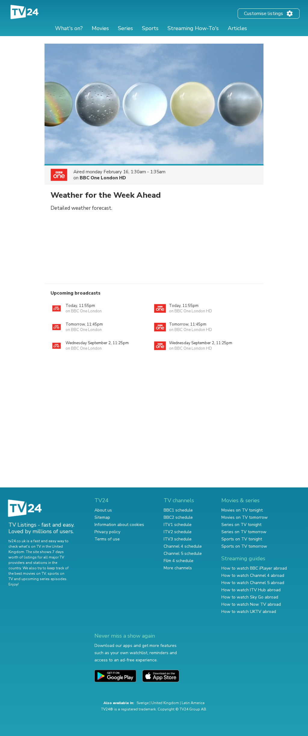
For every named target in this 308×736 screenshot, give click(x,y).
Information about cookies (119, 524)
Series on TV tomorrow (243, 532)
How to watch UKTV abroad (248, 611)
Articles (237, 28)
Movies (100, 28)
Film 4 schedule (178, 561)
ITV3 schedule (178, 539)
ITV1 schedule (178, 524)
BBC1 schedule (178, 510)
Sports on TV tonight (241, 539)
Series (125, 28)
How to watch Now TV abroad (251, 604)
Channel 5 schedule (183, 553)
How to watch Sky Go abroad (249, 597)
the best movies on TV (27, 573)
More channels (178, 568)
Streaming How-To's (193, 28)
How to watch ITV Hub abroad (251, 590)
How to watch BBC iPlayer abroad (254, 568)
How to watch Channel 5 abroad (252, 583)
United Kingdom (165, 702)
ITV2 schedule (178, 532)
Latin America (193, 702)
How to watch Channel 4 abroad (252, 575)
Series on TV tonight (241, 524)
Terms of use (107, 539)
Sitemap (102, 517)
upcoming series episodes (43, 579)
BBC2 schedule (178, 517)
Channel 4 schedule (183, 546)
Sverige (143, 702)
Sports (150, 28)
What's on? (69, 28)
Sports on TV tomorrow (244, 546)
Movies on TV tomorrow (244, 517)
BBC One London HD (103, 178)
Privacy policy (107, 532)
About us (103, 510)
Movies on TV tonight (242, 510)
